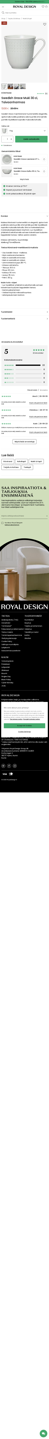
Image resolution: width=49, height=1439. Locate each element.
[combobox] (24, 131)
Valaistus (28, 629)
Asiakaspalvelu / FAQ (9, 620)
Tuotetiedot (6, 312)
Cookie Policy (6, 641)
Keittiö (27, 635)
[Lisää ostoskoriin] (44, 159)
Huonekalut (29, 620)
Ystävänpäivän (7, 661)
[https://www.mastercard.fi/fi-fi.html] (11, 774)
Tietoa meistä (7, 632)
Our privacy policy (16, 719)
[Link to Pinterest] (3, 766)
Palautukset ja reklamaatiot (12, 629)
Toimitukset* (6, 626)
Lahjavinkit (5, 667)
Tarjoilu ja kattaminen (33, 626)
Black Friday (6, 679)
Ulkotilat (27, 638)
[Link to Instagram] (15, 766)
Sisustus (27, 623)
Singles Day (6, 676)
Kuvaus (4, 216)
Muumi (4, 673)
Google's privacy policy (31, 719)
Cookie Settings (24, 732)
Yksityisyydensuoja (9, 638)
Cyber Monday (7, 682)
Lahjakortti (5, 647)
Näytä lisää (24, 179)
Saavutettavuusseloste (10, 650)
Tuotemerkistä (8, 318)
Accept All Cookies (24, 726)
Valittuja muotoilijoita (10, 644)
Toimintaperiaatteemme (11, 635)
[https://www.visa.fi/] (4, 774)
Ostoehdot (5, 623)
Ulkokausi (5, 670)
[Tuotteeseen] (25, 159)
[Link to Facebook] (9, 766)
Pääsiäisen (5, 664)
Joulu (3, 686)
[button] (43, 6)
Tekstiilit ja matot (31, 632)
